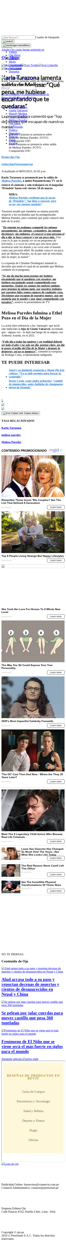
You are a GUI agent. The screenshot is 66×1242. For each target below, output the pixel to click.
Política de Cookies (25, 97)
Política (13, 130)
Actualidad (15, 68)
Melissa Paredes (18, 120)
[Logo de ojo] (10, 77)
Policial (13, 58)
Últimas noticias (18, 107)
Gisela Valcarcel (18, 110)
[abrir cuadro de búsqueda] (7, 41)
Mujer (12, 61)
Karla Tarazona (11, 427)
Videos (13, 51)
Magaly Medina (18, 113)
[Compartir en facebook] (33, 400)
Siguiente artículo (11, 1058)
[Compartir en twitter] (33, 404)
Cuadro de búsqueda (47, 37)
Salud (12, 139)
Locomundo (16, 65)
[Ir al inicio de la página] (9, 948)
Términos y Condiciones (23, 94)
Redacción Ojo (10, 157)
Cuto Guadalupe (18, 116)
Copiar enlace (31, 413)
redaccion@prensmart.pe (17, 164)
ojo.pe (5, 94)
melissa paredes (11, 435)
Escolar (13, 143)
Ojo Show (15, 55)
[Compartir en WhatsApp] (33, 408)
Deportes (14, 71)
